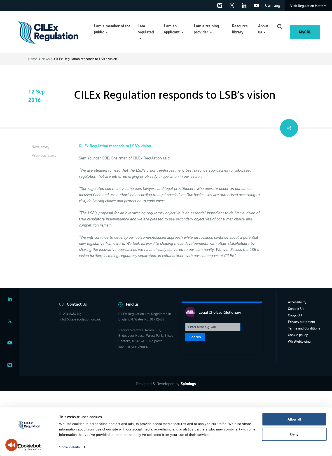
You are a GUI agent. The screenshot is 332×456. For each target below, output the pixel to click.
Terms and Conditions (304, 328)
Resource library (240, 29)
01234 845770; (70, 313)
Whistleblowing (299, 341)
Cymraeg (272, 5)
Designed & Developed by (166, 383)
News (46, 58)
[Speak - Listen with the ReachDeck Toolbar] (11, 445)
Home (32, 58)
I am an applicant (172, 29)
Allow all (294, 419)
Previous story (44, 155)
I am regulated (146, 29)
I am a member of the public (112, 29)
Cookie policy (298, 334)
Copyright (295, 315)
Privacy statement (301, 321)
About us (263, 29)
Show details (69, 447)
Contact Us (296, 308)
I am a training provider (206, 29)
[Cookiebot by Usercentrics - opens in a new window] (29, 447)
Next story (40, 147)
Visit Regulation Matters (308, 5)
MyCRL (305, 32)
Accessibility (297, 302)
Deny (294, 434)
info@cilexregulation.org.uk (80, 319)
